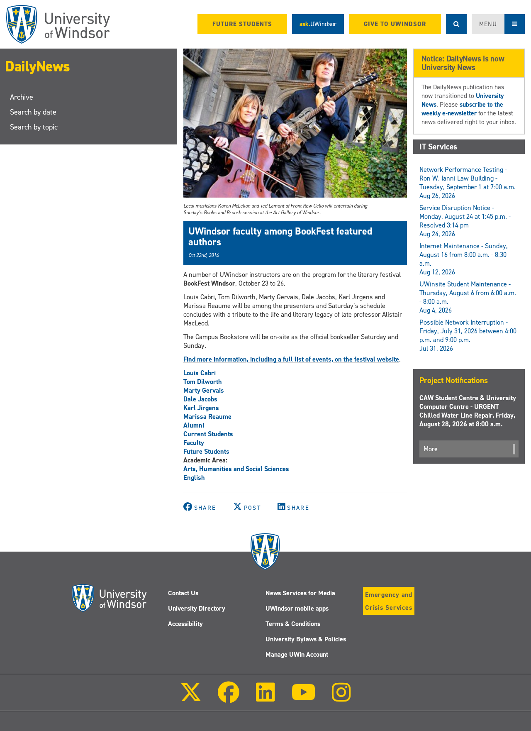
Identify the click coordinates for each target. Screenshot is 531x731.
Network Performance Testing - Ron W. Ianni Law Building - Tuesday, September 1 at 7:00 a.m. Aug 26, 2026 (467, 182)
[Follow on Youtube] (303, 698)
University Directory (196, 608)
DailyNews (37, 66)
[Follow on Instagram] (341, 698)
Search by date (33, 112)
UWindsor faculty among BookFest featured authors (280, 237)
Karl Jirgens (201, 407)
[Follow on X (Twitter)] (191, 698)
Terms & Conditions (293, 623)
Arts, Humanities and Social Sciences (236, 469)
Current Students (208, 434)
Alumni (193, 425)
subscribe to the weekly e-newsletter (462, 108)
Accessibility (185, 623)
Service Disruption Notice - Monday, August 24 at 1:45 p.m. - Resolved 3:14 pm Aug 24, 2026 (465, 220)
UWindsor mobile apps (297, 608)
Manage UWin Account (297, 654)
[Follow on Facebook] (228, 698)
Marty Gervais (203, 390)
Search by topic (34, 127)
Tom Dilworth (202, 381)
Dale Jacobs (200, 399)
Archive (21, 97)
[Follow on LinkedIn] (265, 698)
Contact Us (183, 593)
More (431, 449)
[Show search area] (456, 24)
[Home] (58, 24)
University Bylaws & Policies (306, 639)
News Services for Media (300, 593)
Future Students (206, 451)
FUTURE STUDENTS (242, 24)
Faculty (193, 442)
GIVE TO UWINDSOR (395, 24)
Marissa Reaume (207, 416)
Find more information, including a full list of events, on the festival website (291, 359)
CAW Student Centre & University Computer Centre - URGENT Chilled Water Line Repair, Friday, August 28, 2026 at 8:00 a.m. (467, 411)
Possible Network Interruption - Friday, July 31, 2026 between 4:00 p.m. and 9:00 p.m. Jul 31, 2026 (467, 335)
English (194, 477)
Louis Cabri (199, 373)
